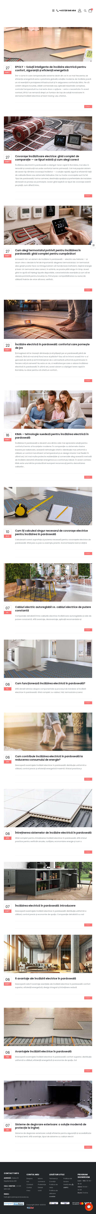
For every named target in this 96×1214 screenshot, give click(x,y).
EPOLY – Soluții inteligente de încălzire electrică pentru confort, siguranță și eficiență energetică (50, 68)
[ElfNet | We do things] (30, 1208)
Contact (29, 1184)
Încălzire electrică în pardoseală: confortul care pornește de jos (52, 346)
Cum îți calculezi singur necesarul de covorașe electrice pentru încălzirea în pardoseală (51, 532)
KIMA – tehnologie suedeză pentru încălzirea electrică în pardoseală (52, 435)
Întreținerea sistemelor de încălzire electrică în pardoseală (53, 832)
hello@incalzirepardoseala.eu (16, 1197)
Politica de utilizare (53, 1193)
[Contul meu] (80, 10)
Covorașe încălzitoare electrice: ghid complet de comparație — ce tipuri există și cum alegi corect (47, 157)
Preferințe (42, 1184)
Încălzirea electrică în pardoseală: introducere (45, 905)
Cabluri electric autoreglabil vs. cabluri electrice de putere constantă (53, 608)
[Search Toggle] (85, 10)
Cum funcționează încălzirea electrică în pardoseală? (50, 683)
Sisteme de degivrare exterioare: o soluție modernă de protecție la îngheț (50, 1126)
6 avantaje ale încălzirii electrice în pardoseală (45, 978)
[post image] (48, 44)
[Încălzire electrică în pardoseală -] (10, 10)
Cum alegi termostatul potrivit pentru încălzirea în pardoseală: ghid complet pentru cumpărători (48, 251)
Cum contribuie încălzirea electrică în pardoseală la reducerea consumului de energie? (49, 757)
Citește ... (88, 107)
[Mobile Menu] (54, 10)
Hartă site (68, 1184)
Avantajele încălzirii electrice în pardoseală (43, 1051)
